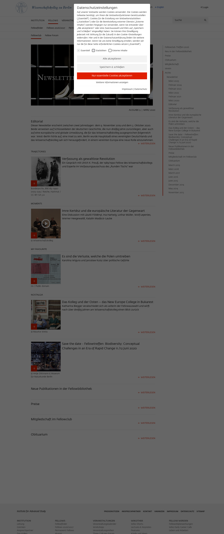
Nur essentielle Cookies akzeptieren (112, 76)
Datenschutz (140, 89)
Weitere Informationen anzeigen (112, 82)
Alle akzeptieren (112, 59)
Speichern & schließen (112, 67)
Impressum (127, 89)
